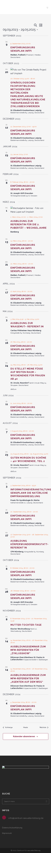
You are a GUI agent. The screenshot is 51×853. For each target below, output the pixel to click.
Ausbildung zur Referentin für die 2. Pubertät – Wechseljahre (28, 224)
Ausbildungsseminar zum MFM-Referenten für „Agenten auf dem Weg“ (28, 678)
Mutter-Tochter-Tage (26, 625)
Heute (25, 727)
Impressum (7, 833)
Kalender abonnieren (24, 736)
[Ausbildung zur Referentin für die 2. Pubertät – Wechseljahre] (29, 210)
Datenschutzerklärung (12, 827)
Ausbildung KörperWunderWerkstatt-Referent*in (29, 544)
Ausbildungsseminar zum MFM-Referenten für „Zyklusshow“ (28, 650)
